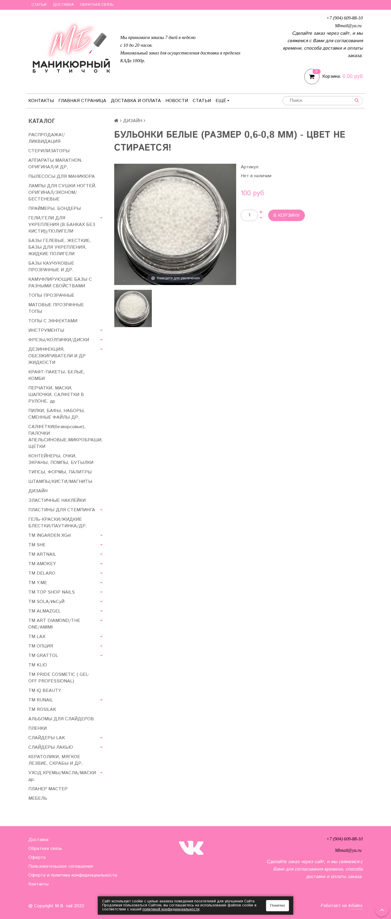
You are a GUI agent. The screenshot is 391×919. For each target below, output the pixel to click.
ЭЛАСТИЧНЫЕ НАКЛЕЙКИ (57, 500)
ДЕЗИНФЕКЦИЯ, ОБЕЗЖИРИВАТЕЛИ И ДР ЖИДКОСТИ (57, 356)
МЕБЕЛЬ (37, 798)
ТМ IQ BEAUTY (44, 690)
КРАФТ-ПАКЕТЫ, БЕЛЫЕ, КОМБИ (56, 375)
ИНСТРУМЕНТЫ (46, 330)
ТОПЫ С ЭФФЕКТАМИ (52, 321)
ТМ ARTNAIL (42, 554)
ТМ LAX (36, 636)
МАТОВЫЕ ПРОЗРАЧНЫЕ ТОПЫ (56, 308)
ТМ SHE (37, 545)
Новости (176, 100)
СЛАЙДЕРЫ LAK (46, 738)
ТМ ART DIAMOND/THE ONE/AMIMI (54, 624)
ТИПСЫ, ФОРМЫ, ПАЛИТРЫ (60, 472)
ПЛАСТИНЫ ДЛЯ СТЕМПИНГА (61, 510)
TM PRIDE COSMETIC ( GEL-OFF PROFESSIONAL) (58, 677)
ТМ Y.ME (37, 583)
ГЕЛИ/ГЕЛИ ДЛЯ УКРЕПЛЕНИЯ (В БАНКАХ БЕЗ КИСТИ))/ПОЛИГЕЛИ (61, 225)
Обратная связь (97, 4)
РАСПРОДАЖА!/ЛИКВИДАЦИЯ (46, 138)
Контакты (41, 100)
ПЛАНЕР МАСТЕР (48, 789)
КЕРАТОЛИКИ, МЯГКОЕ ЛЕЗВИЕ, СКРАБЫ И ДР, (55, 760)
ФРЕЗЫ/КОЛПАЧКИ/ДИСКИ (58, 340)
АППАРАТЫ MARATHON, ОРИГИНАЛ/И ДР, (55, 163)
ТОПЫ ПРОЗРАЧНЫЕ (51, 295)
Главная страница (82, 100)
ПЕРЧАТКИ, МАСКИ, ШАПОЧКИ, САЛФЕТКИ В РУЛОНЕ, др (56, 395)
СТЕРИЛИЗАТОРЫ (49, 151)
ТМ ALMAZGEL (44, 611)
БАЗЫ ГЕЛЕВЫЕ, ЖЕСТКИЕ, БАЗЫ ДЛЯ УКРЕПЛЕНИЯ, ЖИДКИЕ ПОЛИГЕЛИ (59, 247)
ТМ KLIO (37, 665)
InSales (355, 905)
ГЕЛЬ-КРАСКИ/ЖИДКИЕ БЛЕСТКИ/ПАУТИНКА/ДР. (57, 522)
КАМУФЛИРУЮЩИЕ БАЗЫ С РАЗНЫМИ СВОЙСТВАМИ (60, 282)
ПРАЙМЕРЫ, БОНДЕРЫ (54, 208)
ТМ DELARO (41, 573)
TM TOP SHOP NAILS (51, 592)
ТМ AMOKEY (42, 564)
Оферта (37, 857)
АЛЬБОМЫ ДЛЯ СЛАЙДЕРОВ (61, 719)
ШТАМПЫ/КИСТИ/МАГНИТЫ (60, 481)
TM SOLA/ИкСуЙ (46, 601)
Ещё (221, 100)
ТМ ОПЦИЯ (40, 646)
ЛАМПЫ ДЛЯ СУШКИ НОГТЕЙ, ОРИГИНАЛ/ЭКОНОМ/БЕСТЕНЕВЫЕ (62, 192)
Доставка (63, 4)
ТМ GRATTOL (43, 655)
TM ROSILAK (42, 709)
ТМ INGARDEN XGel (49, 535)
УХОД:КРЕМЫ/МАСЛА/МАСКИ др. (62, 776)
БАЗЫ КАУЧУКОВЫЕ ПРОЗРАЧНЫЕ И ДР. (51, 266)
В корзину (286, 215)
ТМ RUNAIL (40, 700)
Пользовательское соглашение (60, 866)
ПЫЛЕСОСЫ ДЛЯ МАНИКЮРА (61, 176)
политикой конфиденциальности (171, 909)
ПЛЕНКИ (37, 728)
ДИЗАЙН (38, 491)
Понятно (277, 905)
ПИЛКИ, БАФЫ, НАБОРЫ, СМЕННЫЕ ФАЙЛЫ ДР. (56, 414)
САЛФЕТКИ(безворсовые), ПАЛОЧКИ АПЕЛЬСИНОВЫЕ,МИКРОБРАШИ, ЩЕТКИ (65, 437)
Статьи (38, 4)
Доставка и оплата (136, 100)
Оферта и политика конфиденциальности (72, 875)
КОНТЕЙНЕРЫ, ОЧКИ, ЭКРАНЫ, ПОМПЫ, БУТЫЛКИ (60, 459)
